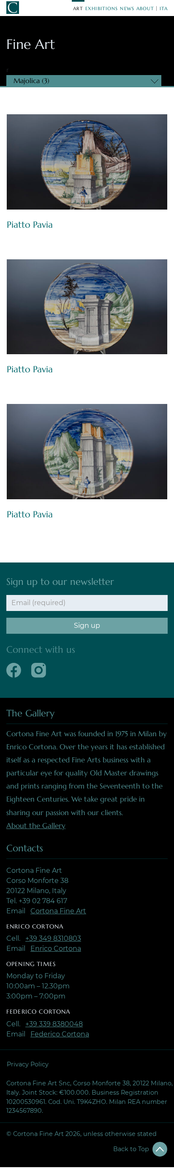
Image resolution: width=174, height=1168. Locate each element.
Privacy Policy (28, 1064)
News (127, 8)
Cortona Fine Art (58, 911)
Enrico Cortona (55, 949)
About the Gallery (35, 825)
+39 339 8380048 (54, 1024)
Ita (164, 8)
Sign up (87, 626)
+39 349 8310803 (53, 938)
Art (78, 8)
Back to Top (131, 1149)
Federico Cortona (59, 1034)
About (145, 8)
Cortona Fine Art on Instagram (38, 670)
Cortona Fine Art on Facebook (13, 670)
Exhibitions (101, 8)
